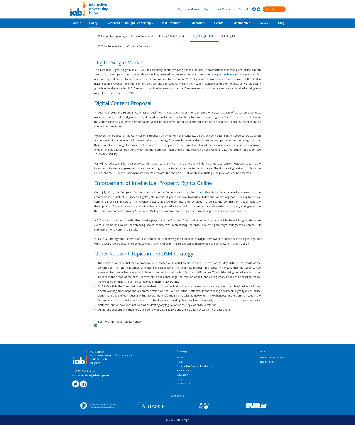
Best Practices (185, 370)
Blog (281, 23)
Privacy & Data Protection (173, 36)
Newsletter (219, 9)
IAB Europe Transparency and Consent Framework (125, 36)
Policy (93, 23)
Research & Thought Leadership (129, 23)
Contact (243, 9)
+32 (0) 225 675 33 (83, 370)
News (264, 23)
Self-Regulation (230, 36)
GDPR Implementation (109, 46)
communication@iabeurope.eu (90, 375)
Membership (184, 383)
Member (189, 9)
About (77, 23)
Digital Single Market (204, 36)
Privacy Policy (266, 361)
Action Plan (203, 192)
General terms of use (271, 357)
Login (245, 18)
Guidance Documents (139, 46)
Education (182, 374)
